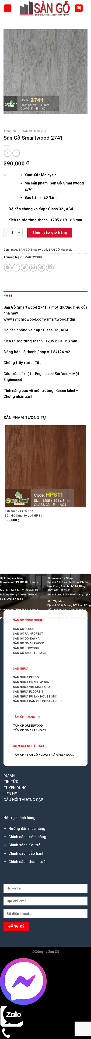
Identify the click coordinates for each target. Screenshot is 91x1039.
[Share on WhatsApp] (8, 268)
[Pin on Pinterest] (41, 268)
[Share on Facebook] (16, 268)
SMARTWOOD (32, 257)
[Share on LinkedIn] (50, 268)
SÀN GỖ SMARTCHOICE (29, 653)
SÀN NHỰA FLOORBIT (28, 691)
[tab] (46, 295)
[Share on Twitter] (24, 268)
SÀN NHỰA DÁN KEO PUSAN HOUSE (38, 701)
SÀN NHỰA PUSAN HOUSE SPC (35, 696)
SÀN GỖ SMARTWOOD (28, 643)
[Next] (20, 118)
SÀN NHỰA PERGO (26, 677)
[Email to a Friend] (33, 268)
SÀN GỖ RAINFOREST (28, 633)
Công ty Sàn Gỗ (47, 952)
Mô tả (8, 295)
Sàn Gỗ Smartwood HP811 (24, 515)
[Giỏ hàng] (79, 8)
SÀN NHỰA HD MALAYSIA (31, 682)
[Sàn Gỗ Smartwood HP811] (45, 466)
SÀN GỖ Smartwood (32, 249)
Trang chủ (11, 131)
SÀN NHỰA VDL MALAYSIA (31, 687)
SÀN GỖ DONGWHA (26, 638)
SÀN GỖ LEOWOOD (26, 648)
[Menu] (8, 8)
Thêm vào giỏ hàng (49, 232)
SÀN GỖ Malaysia (34, 131)
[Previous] (8, 118)
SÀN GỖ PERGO (23, 629)
